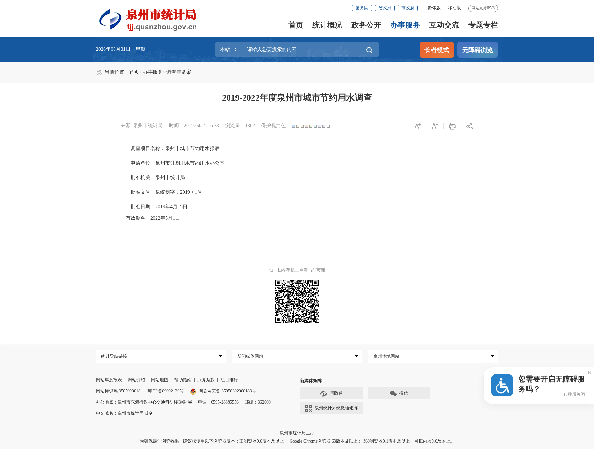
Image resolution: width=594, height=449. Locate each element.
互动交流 (444, 25)
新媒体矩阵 (311, 380)
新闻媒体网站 (250, 356)
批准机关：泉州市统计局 (158, 177)
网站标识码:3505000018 (118, 391)
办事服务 (405, 25)
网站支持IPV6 (483, 8)
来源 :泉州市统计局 (142, 125)
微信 (403, 393)
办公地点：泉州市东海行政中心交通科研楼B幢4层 (144, 402)
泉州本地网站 (386, 356)
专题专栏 (483, 25)
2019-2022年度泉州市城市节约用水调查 (297, 97)
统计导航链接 (114, 356)
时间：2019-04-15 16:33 (194, 125)
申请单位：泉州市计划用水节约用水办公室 (178, 163)
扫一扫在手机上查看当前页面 (297, 270)
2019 (185, 192)
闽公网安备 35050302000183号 (227, 391)
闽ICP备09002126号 (165, 391)
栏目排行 (229, 380)
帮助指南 (183, 380)
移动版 (454, 8)
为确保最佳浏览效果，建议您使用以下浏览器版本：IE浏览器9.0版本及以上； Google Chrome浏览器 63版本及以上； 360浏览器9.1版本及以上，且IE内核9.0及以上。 (297, 441)
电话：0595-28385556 (218, 402)
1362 (250, 125)
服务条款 (206, 380)
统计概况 (327, 25)
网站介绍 (136, 380)
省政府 (384, 8)
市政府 (407, 8)
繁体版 (434, 8)
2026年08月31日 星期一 (123, 49)
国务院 (361, 8)
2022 (155, 218)
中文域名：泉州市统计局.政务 (124, 413)
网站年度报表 (109, 380)
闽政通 (336, 393)
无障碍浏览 (477, 49)
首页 (295, 25)
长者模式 (436, 49)
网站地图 (159, 380)
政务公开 (366, 25)
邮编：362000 (258, 402)
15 (180, 206)
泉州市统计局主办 (297, 433)
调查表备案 (178, 72)
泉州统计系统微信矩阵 (336, 408)
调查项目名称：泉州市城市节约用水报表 (175, 148)
